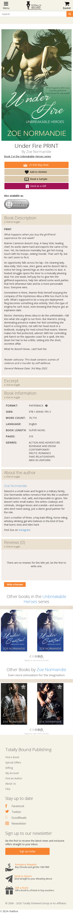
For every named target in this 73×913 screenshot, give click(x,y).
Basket (67, 8)
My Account (12, 773)
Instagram (24, 530)
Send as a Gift (38, 186)
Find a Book (12, 757)
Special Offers (13, 762)
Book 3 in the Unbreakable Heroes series (27, 156)
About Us (10, 783)
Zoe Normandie (38, 151)
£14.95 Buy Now (39, 164)
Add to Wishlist (38, 172)
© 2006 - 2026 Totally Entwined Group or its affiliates (35, 903)
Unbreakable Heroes (45, 598)
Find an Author (13, 778)
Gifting (9, 767)
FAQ (7, 789)
